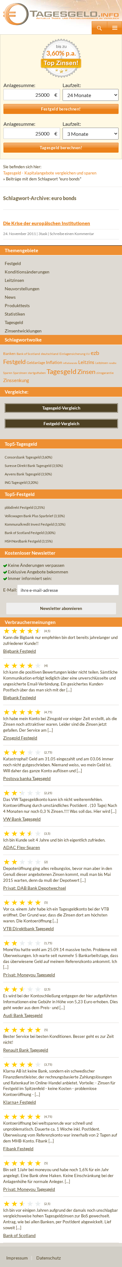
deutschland (49, 354)
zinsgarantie (105, 373)
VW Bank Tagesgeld (22, 819)
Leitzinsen (14, 280)
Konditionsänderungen (27, 271)
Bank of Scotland (28, 354)
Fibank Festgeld (18, 1148)
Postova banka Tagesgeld (27, 778)
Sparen (7, 373)
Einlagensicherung (72, 354)
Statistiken (15, 314)
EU (88, 354)
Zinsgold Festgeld (20, 737)
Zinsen (86, 371)
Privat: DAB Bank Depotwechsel (34, 888)
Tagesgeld (14, 322)
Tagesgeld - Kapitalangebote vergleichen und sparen (49, 172)
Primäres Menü (114, 27)
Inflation (54, 362)
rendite (112, 363)
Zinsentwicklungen (23, 330)
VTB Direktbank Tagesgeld (28, 928)
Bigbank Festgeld (19, 651)
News (10, 297)
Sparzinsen (20, 373)
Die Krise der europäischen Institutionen (46, 223)
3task (42, 233)
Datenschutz (48, 1257)
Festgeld (13, 263)
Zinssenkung (16, 380)
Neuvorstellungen (22, 288)
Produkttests (17, 305)
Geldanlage (36, 362)
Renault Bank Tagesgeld (25, 1050)
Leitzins (86, 362)
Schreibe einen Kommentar (72, 233)
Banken (9, 353)
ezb (95, 352)
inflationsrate (70, 363)
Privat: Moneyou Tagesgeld (29, 974)
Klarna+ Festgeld (19, 1102)
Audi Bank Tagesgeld (23, 1015)
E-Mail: (10, 589)
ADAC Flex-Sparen (21, 847)
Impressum (17, 1257)
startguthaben (37, 373)
